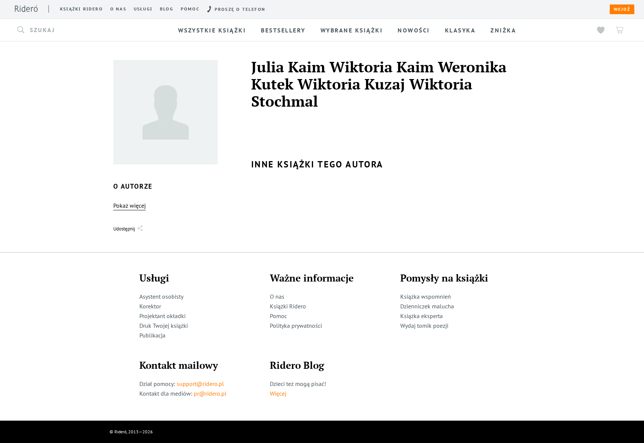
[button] (83, 30)
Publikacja (152, 335)
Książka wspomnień (425, 296)
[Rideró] (26, 8)
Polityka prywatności (296, 325)
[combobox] (83, 30)
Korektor (150, 306)
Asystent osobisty (161, 296)
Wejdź (622, 9)
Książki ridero (81, 9)
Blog (166, 9)
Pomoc (190, 9)
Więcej (278, 393)
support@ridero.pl (200, 383)
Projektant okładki (162, 316)
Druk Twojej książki (163, 325)
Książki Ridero (288, 306)
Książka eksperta (421, 316)
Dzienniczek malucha (427, 306)
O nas (118, 9)
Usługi (143, 9)
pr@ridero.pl (210, 393)
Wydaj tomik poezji (424, 325)
